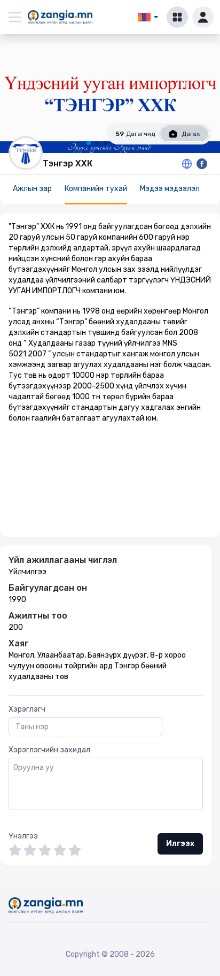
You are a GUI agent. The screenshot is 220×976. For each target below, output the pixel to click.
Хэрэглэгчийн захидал (49, 749)
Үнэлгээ (23, 836)
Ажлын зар (32, 188)
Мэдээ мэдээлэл (170, 188)
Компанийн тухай (96, 188)
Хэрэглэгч (27, 709)
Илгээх (180, 843)
